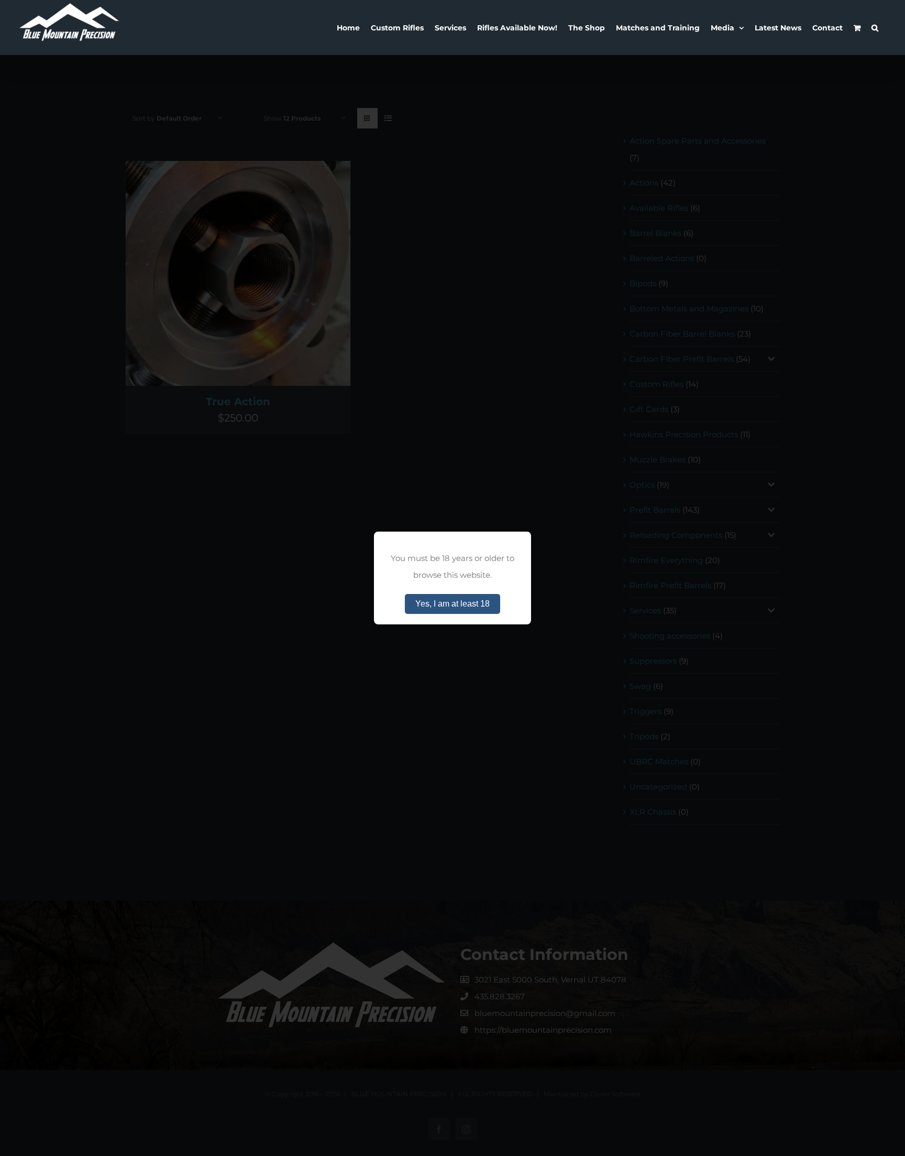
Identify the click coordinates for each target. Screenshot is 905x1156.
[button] (874, 27)
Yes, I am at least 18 (452, 603)
